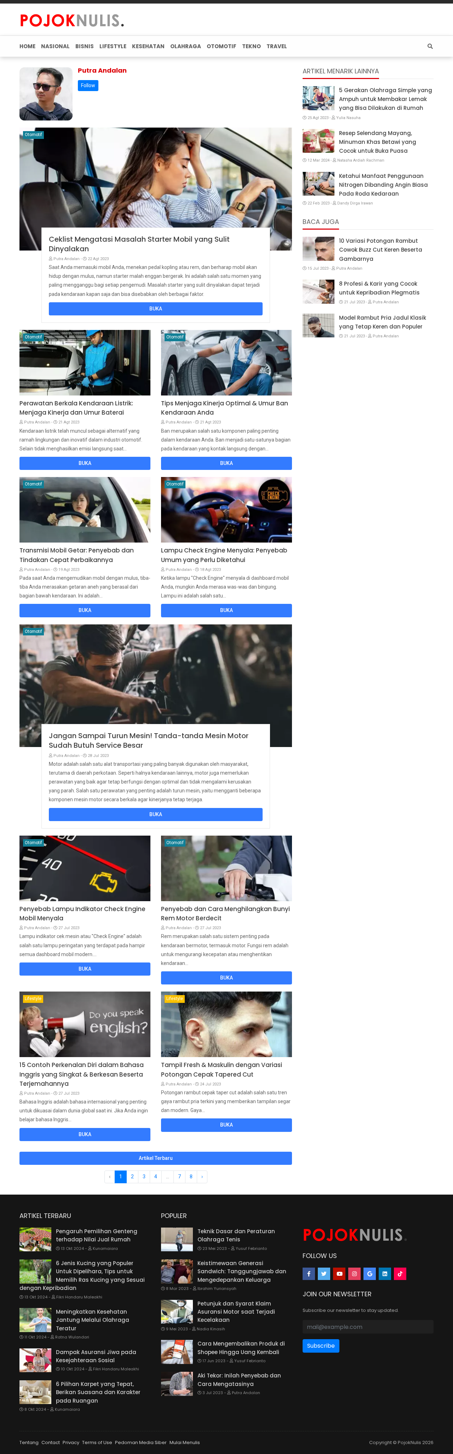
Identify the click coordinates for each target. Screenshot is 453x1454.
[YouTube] (339, 1274)
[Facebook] (309, 1274)
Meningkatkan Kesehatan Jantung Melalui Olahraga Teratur (92, 1320)
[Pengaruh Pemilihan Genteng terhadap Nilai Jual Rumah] (35, 1240)
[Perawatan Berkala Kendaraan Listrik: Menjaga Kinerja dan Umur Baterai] (84, 362)
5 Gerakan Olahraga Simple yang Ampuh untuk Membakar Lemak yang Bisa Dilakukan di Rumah (385, 99)
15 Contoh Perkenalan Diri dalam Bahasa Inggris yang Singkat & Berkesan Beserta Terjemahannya (81, 1074)
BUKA (155, 308)
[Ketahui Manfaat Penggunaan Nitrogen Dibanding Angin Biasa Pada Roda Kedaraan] (318, 184)
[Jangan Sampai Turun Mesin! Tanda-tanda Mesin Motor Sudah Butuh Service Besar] (155, 685)
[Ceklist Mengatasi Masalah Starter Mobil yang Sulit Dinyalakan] (155, 189)
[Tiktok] (400, 1274)
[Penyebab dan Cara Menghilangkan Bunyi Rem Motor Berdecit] (226, 868)
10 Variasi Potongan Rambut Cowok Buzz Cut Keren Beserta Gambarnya (380, 249)
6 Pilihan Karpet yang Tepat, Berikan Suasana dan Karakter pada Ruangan (98, 1392)
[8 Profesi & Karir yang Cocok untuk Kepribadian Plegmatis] (318, 292)
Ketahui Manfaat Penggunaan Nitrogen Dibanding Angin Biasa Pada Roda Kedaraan (383, 184)
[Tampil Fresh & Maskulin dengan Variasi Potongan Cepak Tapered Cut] (226, 1024)
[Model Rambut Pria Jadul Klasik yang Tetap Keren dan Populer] (318, 326)
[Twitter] (324, 1274)
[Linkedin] (385, 1274)
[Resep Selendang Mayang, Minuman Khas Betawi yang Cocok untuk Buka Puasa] (318, 141)
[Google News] (369, 1274)
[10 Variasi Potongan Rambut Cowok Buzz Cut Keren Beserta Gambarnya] (318, 249)
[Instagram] (354, 1274)
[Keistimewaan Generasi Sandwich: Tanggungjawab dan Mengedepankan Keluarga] (177, 1271)
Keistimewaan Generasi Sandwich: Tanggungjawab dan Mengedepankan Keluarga (241, 1271)
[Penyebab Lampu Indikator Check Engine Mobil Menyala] (84, 868)
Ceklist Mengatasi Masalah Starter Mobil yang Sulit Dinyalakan (139, 244)
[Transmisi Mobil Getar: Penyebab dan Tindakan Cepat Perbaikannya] (84, 510)
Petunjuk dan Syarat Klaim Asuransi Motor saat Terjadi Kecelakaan (236, 1312)
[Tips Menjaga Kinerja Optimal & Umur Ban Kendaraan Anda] (226, 362)
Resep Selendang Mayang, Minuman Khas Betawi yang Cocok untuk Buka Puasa (377, 142)
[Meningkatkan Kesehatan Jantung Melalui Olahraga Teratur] (35, 1320)
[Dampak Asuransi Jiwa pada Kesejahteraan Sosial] (35, 1360)
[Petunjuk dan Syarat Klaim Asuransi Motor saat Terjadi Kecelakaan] (177, 1312)
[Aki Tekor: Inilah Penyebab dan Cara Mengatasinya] (177, 1384)
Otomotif (33, 134)
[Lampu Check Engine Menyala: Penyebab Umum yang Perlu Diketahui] (226, 510)
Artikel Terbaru (156, 1158)
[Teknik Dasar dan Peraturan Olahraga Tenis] (177, 1240)
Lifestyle (33, 998)
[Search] (429, 46)
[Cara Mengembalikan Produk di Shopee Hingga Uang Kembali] (177, 1352)
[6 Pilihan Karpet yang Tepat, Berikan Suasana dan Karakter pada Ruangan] (35, 1392)
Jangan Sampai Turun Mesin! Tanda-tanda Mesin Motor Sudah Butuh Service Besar (148, 740)
